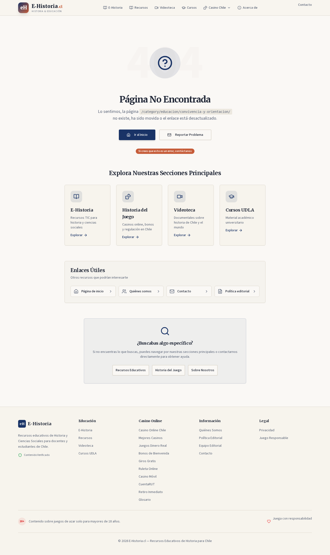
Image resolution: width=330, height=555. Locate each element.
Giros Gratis (147, 461)
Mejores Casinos (151, 438)
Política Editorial (210, 438)
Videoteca (167, 7)
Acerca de (250, 7)
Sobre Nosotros (202, 370)
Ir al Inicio (141, 134)
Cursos (192, 7)
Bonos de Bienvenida (154, 453)
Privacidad (266, 430)
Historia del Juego (168, 370)
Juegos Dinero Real (153, 445)
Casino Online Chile (152, 430)
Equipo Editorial (210, 445)
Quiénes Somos (210, 430)
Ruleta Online (148, 468)
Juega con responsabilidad (292, 518)
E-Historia (115, 7)
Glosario (145, 499)
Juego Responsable (273, 438)
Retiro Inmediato (151, 492)
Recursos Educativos (131, 370)
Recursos (141, 7)
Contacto (305, 4)
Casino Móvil (148, 476)
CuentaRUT (147, 484)
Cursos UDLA (88, 453)
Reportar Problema (189, 134)
